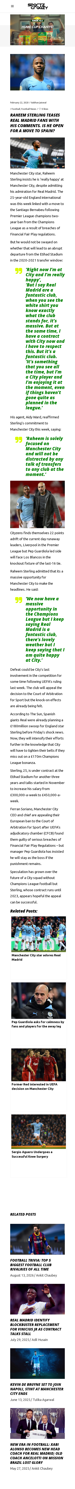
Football (16, 109)
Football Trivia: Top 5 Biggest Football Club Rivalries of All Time (31, 1265)
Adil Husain (40, 1339)
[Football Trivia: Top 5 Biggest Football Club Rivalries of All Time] (37, 1239)
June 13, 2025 (20, 1399)
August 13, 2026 (22, 1275)
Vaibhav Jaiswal (38, 102)
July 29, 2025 (19, 1339)
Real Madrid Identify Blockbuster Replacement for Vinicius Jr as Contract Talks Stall (35, 1327)
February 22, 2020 (19, 102)
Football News (28, 109)
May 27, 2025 (19, 1468)
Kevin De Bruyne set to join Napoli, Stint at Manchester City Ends (36, 1389)
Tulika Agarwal (43, 1399)
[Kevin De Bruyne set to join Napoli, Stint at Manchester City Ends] (37, 1363)
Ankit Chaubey (46, 1275)
